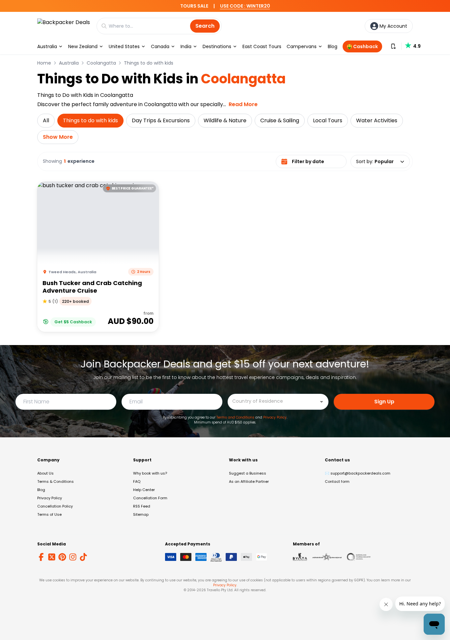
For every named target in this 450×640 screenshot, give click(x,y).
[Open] (321, 401)
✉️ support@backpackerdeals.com (357, 473)
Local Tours (327, 120)
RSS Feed (141, 506)
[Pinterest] (62, 557)
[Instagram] (73, 557)
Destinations (217, 46)
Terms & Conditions (55, 481)
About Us (45, 473)
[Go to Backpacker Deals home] (63, 25)
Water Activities (376, 120)
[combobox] (273, 401)
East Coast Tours (261, 46)
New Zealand (83, 46)
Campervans (302, 46)
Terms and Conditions (235, 417)
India (186, 46)
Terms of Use (49, 514)
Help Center (144, 489)
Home (44, 63)
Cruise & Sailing (279, 120)
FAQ (136, 481)
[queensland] (359, 557)
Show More (58, 137)
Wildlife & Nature (225, 120)
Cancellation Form (150, 498)
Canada (160, 46)
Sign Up (384, 401)
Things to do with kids (148, 63)
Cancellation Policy (55, 506)
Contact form (337, 481)
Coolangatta (101, 63)
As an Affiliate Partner (249, 481)
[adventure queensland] (327, 557)
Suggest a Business (247, 473)
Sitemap (141, 514)
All (46, 120)
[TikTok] (83, 557)
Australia (47, 46)
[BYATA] (300, 557)
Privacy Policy (275, 417)
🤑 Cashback (362, 46)
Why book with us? (150, 473)
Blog (332, 46)
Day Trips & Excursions (161, 120)
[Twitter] (52, 557)
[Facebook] (41, 557)
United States (124, 46)
